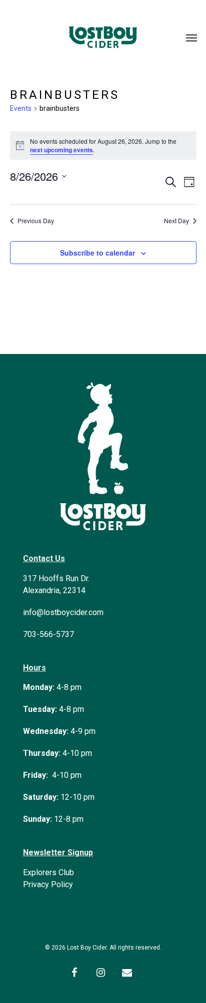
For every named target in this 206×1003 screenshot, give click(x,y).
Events (21, 108)
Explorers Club (48, 872)
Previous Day (36, 221)
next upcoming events (61, 149)
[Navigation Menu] (191, 37)
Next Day (176, 221)
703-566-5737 (48, 634)
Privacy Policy (48, 884)
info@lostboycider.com (63, 612)
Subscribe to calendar (97, 253)
